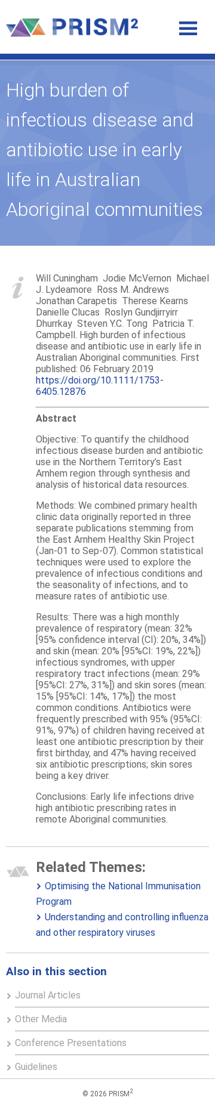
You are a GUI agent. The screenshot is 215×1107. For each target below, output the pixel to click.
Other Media (41, 1019)
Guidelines (36, 1066)
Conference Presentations (71, 1043)
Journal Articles (48, 995)
